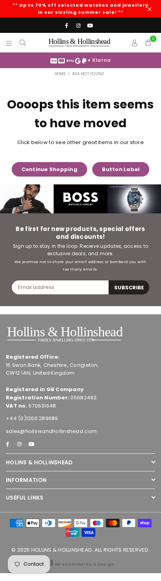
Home (60, 74)
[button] (148, 43)
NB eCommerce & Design (84, 564)
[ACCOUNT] (134, 43)
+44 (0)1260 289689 (32, 418)
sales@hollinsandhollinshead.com (51, 431)
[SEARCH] (23, 43)
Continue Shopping (49, 169)
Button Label (121, 169)
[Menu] (9, 43)
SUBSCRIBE (129, 287)
